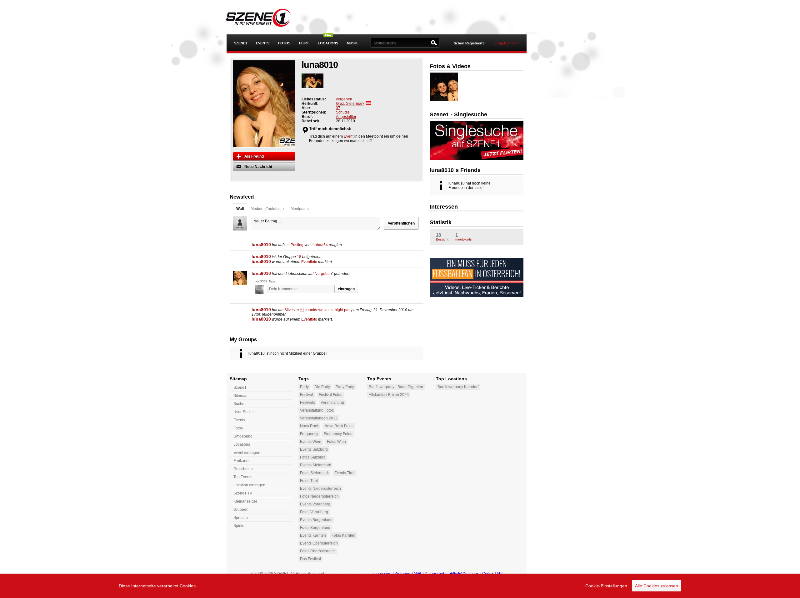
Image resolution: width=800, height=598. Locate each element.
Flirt (304, 43)
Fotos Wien (336, 441)
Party (304, 387)
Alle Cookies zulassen (656, 585)
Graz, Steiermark (350, 103)
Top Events (242, 477)
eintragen (346, 289)
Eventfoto (309, 262)
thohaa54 (320, 245)
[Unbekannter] (261, 290)
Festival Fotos (330, 395)
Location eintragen (249, 485)
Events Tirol (344, 473)
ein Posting (293, 245)
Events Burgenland (316, 520)
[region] (400, 586)
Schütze (343, 112)
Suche (238, 404)
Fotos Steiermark (314, 473)
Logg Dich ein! (506, 43)
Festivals (307, 402)
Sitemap (240, 395)
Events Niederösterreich (320, 488)
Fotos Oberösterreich (318, 551)
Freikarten (242, 461)
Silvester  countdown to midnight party (318, 310)
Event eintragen (246, 452)
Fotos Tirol (309, 481)
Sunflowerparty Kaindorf (458, 387)
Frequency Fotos (338, 434)
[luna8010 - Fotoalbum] (312, 81)
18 (299, 257)
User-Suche (243, 412)
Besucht (442, 236)
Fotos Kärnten (343, 535)
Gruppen (240, 509)
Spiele (238, 526)
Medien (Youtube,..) (267, 208)
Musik (352, 43)
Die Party (322, 387)
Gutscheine (243, 469)
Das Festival (310, 559)
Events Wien (310, 441)
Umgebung (242, 436)
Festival (306, 395)
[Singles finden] (476, 159)
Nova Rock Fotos (338, 426)
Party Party (345, 387)
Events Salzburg (314, 449)
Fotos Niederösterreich (319, 496)
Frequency (309, 434)
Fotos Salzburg (313, 457)
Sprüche (240, 517)
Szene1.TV (242, 493)
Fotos (284, 43)
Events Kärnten (313, 535)
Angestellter (346, 116)
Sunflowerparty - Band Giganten (396, 387)
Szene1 (240, 387)
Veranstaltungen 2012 (319, 418)
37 (338, 108)
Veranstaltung (332, 402)
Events (262, 43)
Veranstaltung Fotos (317, 410)
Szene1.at (263, 17)
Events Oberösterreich (319, 543)
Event (348, 136)
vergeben (344, 99)
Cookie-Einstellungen (606, 585)
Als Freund (254, 156)
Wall (240, 208)
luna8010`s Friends (455, 170)
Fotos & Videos (450, 66)
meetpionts (463, 236)
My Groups (243, 339)
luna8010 (261, 244)
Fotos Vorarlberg (314, 512)
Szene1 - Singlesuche (458, 114)
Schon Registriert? (469, 43)
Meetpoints (300, 208)
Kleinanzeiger (245, 501)
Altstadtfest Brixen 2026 (389, 395)
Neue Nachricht (258, 167)
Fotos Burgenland (315, 527)
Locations (328, 43)
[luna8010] (240, 278)
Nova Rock (309, 426)
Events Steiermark (315, 465)
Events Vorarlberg (315, 504)
